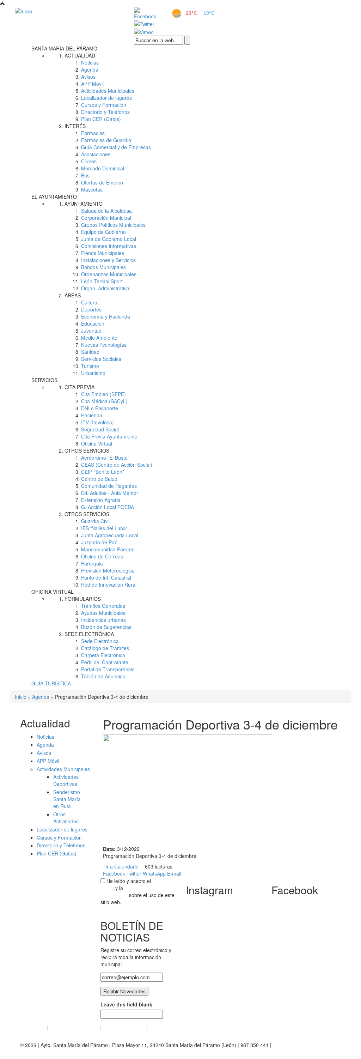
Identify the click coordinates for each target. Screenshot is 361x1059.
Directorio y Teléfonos (105, 111)
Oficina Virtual (96, 443)
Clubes (89, 161)
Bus (85, 175)
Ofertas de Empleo (102, 182)
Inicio (20, 696)
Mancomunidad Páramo (108, 549)
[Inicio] (66, 11)
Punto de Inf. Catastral (106, 577)
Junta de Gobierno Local (108, 238)
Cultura (89, 302)
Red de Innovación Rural (108, 584)
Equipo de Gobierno (103, 231)
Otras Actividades (66, 818)
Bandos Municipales (103, 267)
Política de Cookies (123, 1027)
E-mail (174, 873)
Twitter (134, 873)
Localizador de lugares (106, 97)
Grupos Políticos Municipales (113, 224)
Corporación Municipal (106, 217)
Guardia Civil (95, 521)
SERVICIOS (44, 379)
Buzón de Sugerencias (106, 626)
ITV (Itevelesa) (97, 422)
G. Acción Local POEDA (107, 506)
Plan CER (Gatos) (101, 118)
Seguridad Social (100, 429)
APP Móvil (92, 83)
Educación (92, 323)
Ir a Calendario (122, 866)
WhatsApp (154, 873)
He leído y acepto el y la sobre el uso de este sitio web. (137, 891)
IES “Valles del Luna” (104, 528)
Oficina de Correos (102, 556)
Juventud (91, 330)
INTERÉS (75, 125)
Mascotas (92, 189)
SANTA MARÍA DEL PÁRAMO (64, 48)
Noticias (90, 62)
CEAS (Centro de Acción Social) (116, 464)
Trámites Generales (103, 605)
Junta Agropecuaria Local (109, 535)
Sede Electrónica (100, 641)
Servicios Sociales (101, 358)
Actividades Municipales (107, 90)
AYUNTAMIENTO (84, 203)
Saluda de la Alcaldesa (106, 210)
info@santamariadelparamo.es (54, 1051)
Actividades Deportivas (66, 780)
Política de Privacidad (74, 1027)
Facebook (114, 873)
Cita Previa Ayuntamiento (109, 436)
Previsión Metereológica (108, 570)
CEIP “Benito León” (102, 471)
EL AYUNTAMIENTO (54, 196)
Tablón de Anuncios (103, 676)
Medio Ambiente (99, 337)
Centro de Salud (99, 478)
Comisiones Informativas (108, 245)
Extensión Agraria (101, 499)
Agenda (89, 69)
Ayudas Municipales (103, 612)
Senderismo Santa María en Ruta (67, 799)
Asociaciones (95, 154)
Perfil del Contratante (104, 662)
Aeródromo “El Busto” (105, 457)
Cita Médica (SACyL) (104, 401)
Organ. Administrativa (105, 288)
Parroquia (92, 563)
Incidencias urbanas (103, 619)
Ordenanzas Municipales (108, 274)
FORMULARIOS (83, 598)
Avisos (88, 76)
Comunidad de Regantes (109, 485)
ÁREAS (73, 295)
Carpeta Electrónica (103, 655)
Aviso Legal (33, 1027)
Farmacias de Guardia (106, 140)
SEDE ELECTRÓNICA (89, 633)
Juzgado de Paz (99, 542)
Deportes (91, 309)
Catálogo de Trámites (105, 648)
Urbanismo (93, 372)
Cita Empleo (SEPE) (103, 394)
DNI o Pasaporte (99, 408)
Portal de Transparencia (108, 669)
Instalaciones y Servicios (108, 260)
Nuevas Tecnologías (104, 344)
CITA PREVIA (79, 387)
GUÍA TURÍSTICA (51, 683)
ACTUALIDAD (80, 55)
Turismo (90, 365)
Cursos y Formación (103, 104)
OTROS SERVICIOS (87, 450)
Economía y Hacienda (105, 316)
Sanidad (90, 351)
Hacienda (91, 415)
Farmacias (93, 133)
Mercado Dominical (102, 168)
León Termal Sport (102, 281)
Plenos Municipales (102, 252)
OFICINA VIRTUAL (52, 591)
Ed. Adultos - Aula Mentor (109, 492)
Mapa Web (161, 1027)
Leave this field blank (126, 1004)
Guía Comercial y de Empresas (116, 147)
